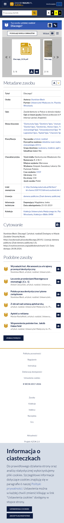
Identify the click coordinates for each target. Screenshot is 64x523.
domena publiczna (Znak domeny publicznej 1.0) (44, 196)
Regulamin (32, 359)
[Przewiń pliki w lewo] (9, 57)
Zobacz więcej (13, 338)
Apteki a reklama (19, 313)
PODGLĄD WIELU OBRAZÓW (22, 33)
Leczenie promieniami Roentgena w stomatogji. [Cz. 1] (29, 280)
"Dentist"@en (29, 127)
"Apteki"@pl (43, 133)
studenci (51, 148)
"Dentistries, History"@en (47, 127)
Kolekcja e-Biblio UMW (43, 214)
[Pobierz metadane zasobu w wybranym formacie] (56, 83)
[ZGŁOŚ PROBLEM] (50, 25)
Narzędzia (32, 416)
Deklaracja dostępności (32, 372)
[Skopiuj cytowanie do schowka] (58, 224)
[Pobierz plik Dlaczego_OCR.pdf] (31, 71)
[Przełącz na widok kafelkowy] (52, 33)
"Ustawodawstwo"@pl (48, 130)
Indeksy (32, 410)
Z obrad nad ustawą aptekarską (27, 303)
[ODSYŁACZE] (55, 25)
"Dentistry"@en (46, 124)
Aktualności (32, 435)
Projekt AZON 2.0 (32, 441)
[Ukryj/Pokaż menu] (5, 4)
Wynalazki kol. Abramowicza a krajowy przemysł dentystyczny (31, 268)
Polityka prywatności (32, 353)
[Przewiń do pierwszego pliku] (6, 57)
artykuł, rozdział (41, 139)
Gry (32, 422)
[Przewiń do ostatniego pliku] (58, 57)
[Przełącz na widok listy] (57, 33)
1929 (38, 172)
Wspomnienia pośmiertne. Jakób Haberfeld (28, 324)
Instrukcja (32, 366)
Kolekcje (32, 403)
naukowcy (42, 148)
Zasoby (32, 397)
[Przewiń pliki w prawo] (54, 57)
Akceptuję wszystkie (20, 516)
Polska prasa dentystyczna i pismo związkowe (28, 293)
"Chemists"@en (55, 133)
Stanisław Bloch (38, 99)
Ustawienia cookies (32, 378)
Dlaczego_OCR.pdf (20, 59)
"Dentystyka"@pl (31, 124)
